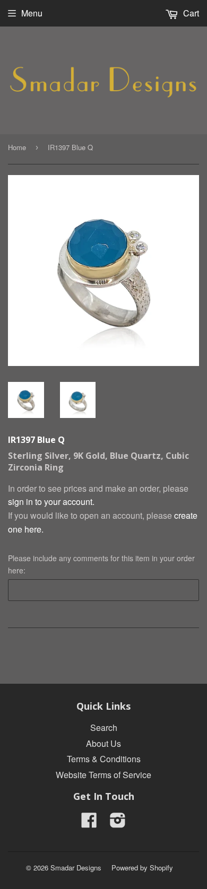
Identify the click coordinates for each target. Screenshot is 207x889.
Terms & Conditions (104, 759)
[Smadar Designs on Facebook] (89, 823)
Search (103, 727)
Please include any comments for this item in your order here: (101, 564)
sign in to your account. (51, 501)
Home (17, 147)
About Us (103, 743)
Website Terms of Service (103, 775)
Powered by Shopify (142, 867)
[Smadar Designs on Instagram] (118, 823)
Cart (190, 13)
